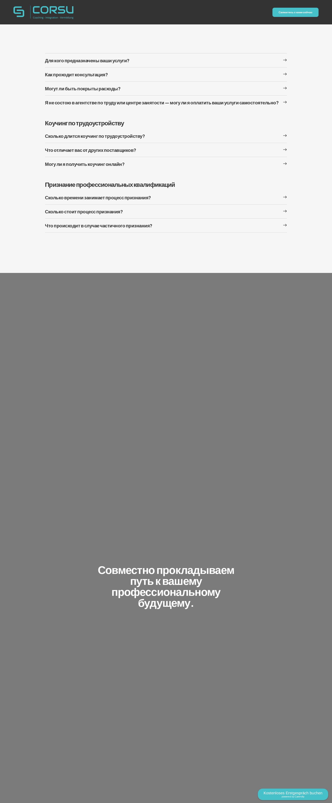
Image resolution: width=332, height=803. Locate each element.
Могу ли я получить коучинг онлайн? (84, 164)
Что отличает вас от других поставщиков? (90, 150)
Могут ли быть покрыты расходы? (82, 88)
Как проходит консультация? (76, 74)
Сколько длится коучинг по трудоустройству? (95, 136)
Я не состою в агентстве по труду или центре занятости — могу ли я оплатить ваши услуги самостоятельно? (162, 102)
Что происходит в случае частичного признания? (98, 225)
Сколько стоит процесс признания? (84, 211)
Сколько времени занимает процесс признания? (98, 197)
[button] (166, 60)
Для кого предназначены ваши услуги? (87, 60)
